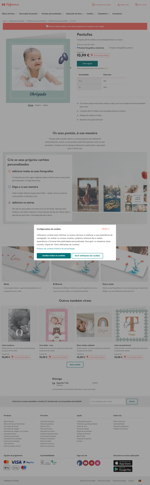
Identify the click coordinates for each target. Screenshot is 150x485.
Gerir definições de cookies (87, 255)
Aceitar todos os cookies (53, 255)
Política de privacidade (64, 248)
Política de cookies (45, 248)
